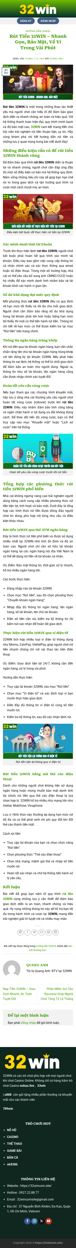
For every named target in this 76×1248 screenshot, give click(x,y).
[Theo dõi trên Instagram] (34, 1221)
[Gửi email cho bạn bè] (41, 932)
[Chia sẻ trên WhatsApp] (20, 932)
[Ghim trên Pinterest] (48, 932)
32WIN (7, 1076)
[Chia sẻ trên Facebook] (27, 932)
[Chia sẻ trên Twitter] (34, 932)
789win (8, 1109)
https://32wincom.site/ (36, 1186)
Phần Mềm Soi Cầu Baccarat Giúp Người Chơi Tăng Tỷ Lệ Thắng (57, 994)
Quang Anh (56, 58)
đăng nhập (28, 1023)
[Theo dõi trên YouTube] (48, 1221)
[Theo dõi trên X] (41, 1221)
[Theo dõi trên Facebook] (27, 1221)
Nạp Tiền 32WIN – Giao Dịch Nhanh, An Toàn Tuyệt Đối (19, 994)
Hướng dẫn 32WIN (38, 31)
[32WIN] (38, 8)
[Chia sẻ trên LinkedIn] (55, 932)
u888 (7, 1094)
